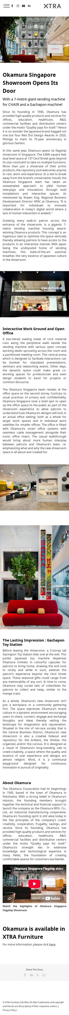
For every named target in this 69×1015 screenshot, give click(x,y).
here (52, 944)
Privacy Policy (9, 1010)
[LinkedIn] (29, 6)
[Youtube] (23, 6)
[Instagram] (18, 6)
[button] (3, 294)
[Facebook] (12, 6)
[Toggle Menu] (7, 6)
